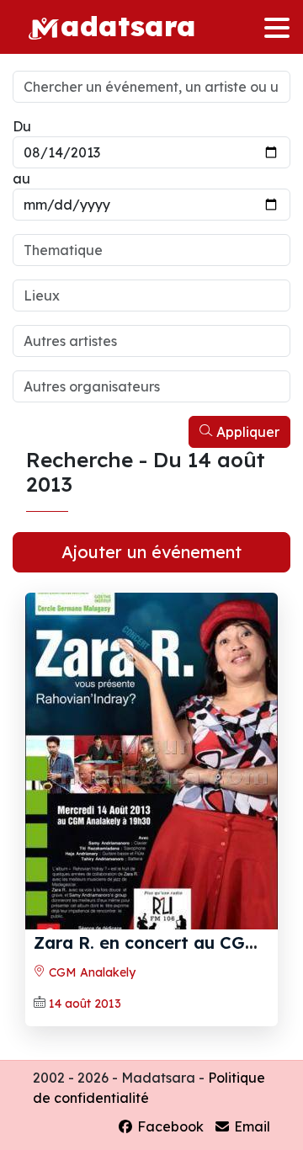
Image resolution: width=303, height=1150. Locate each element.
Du (22, 126)
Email (250, 1126)
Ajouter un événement (151, 551)
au (21, 178)
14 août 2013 (85, 1003)
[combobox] (151, 250)
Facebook (169, 1126)
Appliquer (246, 431)
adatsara (128, 25)
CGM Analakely (90, 972)
